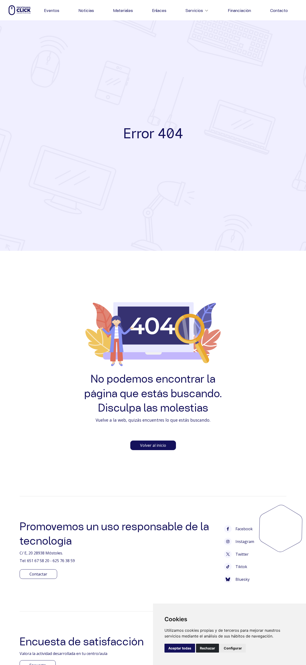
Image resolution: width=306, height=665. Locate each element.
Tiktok (241, 566)
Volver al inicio (153, 445)
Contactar (38, 574)
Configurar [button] (233, 648)
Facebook (244, 528)
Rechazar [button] (207, 648)
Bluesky (242, 579)
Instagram (244, 541)
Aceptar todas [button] (179, 648)
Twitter (242, 554)
